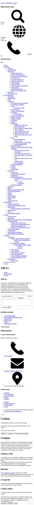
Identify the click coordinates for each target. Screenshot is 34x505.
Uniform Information (13, 229)
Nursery (20, 182)
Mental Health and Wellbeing (16, 234)
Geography (14, 120)
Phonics (10, 193)
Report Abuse (11, 210)
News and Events (12, 221)
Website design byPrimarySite (13, 411)
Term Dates (11, 218)
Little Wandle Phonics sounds (23, 245)
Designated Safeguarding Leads (16, 205)
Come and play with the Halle (23, 142)
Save (16, 503)
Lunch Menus (11, 230)
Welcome (10, 68)
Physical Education (16, 145)
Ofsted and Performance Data (16, 189)
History (13, 122)
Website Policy (8, 405)
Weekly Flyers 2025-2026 (18, 226)
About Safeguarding (13, 204)
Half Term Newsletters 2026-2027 (20, 224)
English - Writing (16, 119)
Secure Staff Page (12, 93)
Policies (10, 194)
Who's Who (11, 71)
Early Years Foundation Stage (19, 76)
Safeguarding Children (14, 213)
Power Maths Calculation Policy (23, 128)
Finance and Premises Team (19, 90)
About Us (7, 67)
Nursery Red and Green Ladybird (20, 238)
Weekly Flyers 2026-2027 (18, 223)
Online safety (18, 114)
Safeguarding (8, 202)
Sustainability (15, 169)
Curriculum (11, 101)
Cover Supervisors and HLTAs (19, 86)
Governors (11, 186)
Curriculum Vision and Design (19, 103)
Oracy (13, 106)
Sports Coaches (15, 84)
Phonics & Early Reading (18, 174)
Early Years (11, 171)
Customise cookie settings (21, 433)
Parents (6, 215)
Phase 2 (20, 246)
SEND (9, 199)
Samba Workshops (20, 139)
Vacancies (10, 92)
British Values (11, 98)
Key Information (8, 95)
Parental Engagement (17, 177)
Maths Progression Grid (21, 133)
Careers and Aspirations (17, 111)
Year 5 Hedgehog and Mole (18, 256)
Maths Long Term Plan (21, 125)
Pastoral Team (15, 87)
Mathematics (14, 123)
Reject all (3, 433)
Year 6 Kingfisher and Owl (18, 257)
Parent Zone (14, 260)
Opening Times (12, 216)
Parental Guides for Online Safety (20, 208)
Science (13, 166)
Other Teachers (15, 82)
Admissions (11, 97)
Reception (21, 183)
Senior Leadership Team (18, 75)
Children (6, 235)
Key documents (19, 163)
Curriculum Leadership (17, 104)
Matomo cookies (9, 473)
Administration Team (17, 89)
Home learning (19, 161)
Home (6, 65)
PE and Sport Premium (14, 191)
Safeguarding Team (16, 73)
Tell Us (10, 212)
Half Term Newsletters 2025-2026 (20, 227)
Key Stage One (15, 78)
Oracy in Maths (19, 130)
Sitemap (6, 402)
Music (13, 137)
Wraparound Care (12, 200)
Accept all (10, 433)
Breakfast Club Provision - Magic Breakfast (20, 219)
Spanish (13, 167)
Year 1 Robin (14, 249)
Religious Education (16, 164)
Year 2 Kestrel (15, 251)
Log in (6, 263)
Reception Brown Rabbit (18, 243)
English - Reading (16, 117)
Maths (9, 188)
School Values (12, 197)
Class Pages (11, 237)
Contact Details (12, 70)
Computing (14, 112)
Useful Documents (16, 185)
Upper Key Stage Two (17, 81)
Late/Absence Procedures (15, 232)
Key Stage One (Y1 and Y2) (22, 153)
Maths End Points (19, 126)
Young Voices (18, 141)
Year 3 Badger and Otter (18, 252)
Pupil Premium (12, 196)
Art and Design (15, 109)
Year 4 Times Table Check (22, 131)
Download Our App (9, 262)
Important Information (21, 144)
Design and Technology (17, 115)
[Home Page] (9, 3)
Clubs (9, 100)
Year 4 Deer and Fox (17, 254)
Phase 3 (20, 248)
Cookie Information (9, 403)
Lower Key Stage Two (17, 79)
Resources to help (19, 108)
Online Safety (11, 207)
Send (9, 307)
